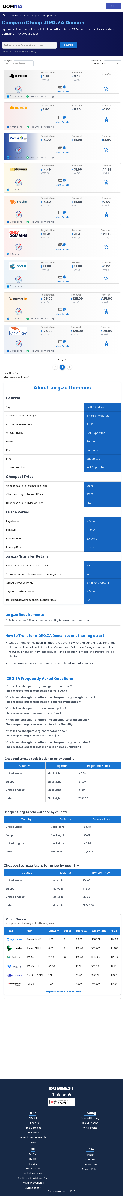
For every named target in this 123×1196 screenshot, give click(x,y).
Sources (90, 1159)
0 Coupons (16, 96)
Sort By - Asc (99, 61)
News (33, 1142)
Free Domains (33, 1128)
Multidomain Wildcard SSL (33, 1178)
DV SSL (33, 1154)
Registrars (33, 1132)
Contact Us (90, 1164)
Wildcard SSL (33, 1168)
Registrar (9, 61)
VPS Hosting (90, 1128)
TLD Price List (32, 1123)
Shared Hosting (90, 1118)
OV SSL (33, 1159)
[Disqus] (62, 1037)
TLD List (32, 1118)
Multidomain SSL (33, 1173)
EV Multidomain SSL (33, 1183)
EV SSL (33, 1164)
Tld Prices (16, 15)
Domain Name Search (33, 1137)
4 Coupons (16, 126)
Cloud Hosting (90, 1123)
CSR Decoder (33, 1188)
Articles (90, 1155)
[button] (113, 6)
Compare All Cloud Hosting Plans (62, 991)
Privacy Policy (90, 1169)
